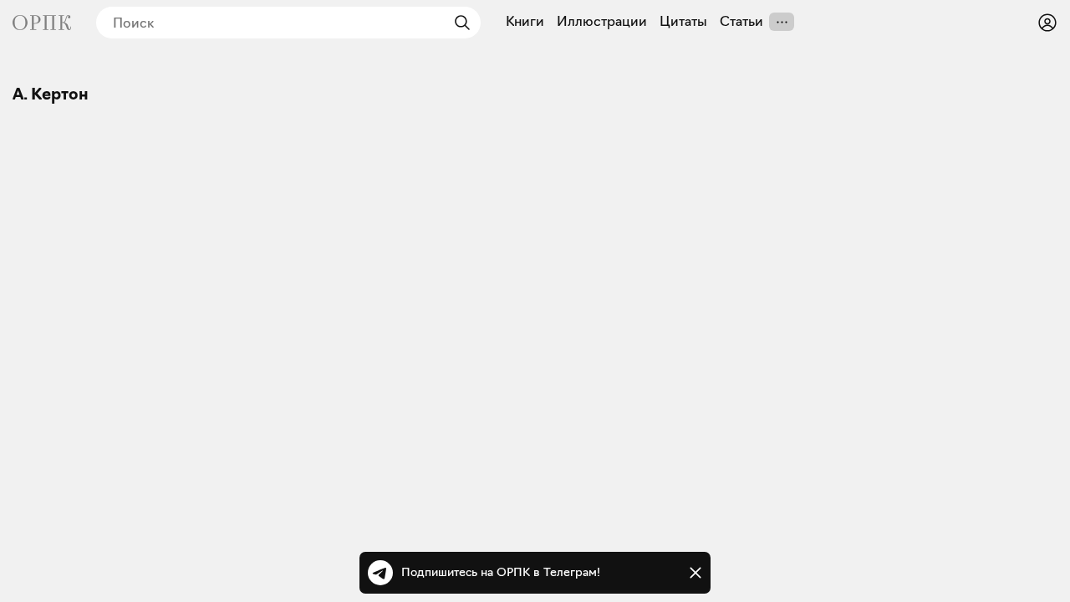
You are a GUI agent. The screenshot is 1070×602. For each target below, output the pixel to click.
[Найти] (458, 22)
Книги (525, 21)
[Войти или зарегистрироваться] (1047, 23)
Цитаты (683, 21)
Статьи (741, 21)
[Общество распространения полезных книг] (42, 22)
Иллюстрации (602, 21)
